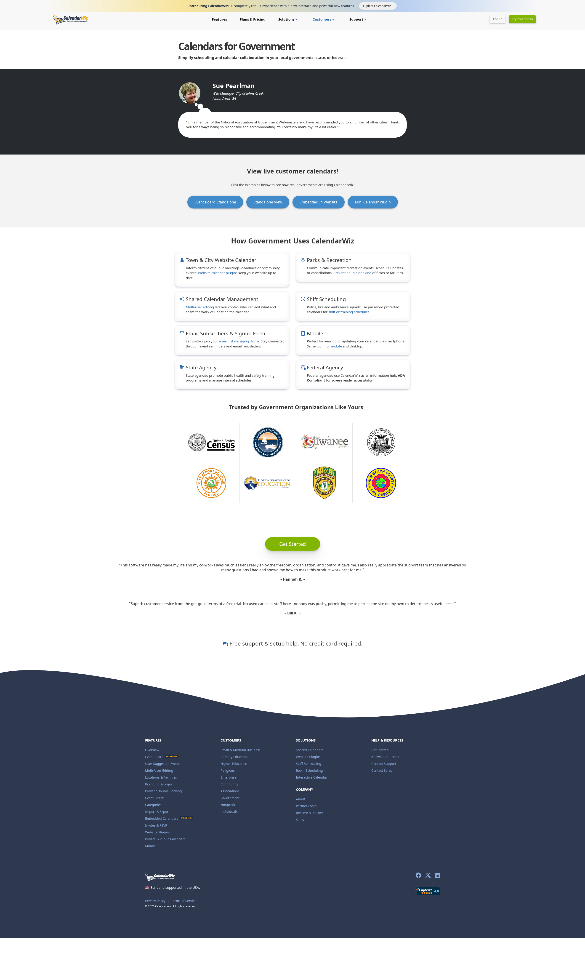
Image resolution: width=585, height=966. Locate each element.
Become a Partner (309, 813)
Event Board (154, 757)
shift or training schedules (348, 312)
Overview (152, 750)
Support (358, 19)
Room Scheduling (309, 770)
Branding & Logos (159, 784)
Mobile (150, 846)
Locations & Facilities (161, 777)
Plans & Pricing (253, 19)
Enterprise (229, 777)
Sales (300, 819)
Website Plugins (157, 832)
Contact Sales (381, 770)
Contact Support (383, 763)
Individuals (229, 811)
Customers (324, 19)
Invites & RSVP (156, 825)
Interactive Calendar (311, 777)
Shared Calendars (309, 750)
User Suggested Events (163, 763)
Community (229, 784)
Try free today (522, 19)
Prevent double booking (352, 272)
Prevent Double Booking (163, 791)
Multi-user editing (200, 307)
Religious (228, 770)
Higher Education (234, 763)
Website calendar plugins (217, 272)
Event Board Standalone (215, 202)
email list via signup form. (239, 341)
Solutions (288, 19)
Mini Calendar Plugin (373, 202)
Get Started (380, 750)
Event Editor (154, 798)
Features (219, 19)
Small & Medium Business (241, 750)
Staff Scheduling (308, 763)
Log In (498, 19)
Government (230, 798)
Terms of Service (183, 901)
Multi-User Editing (159, 770)
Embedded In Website (319, 202)
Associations (230, 791)
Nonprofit (228, 805)
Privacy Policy (155, 901)
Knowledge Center (385, 757)
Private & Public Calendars (165, 839)
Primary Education (235, 757)
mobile (336, 346)
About (300, 799)
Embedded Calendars (168, 818)
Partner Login (306, 806)
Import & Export (157, 811)
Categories (153, 805)
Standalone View (267, 202)
